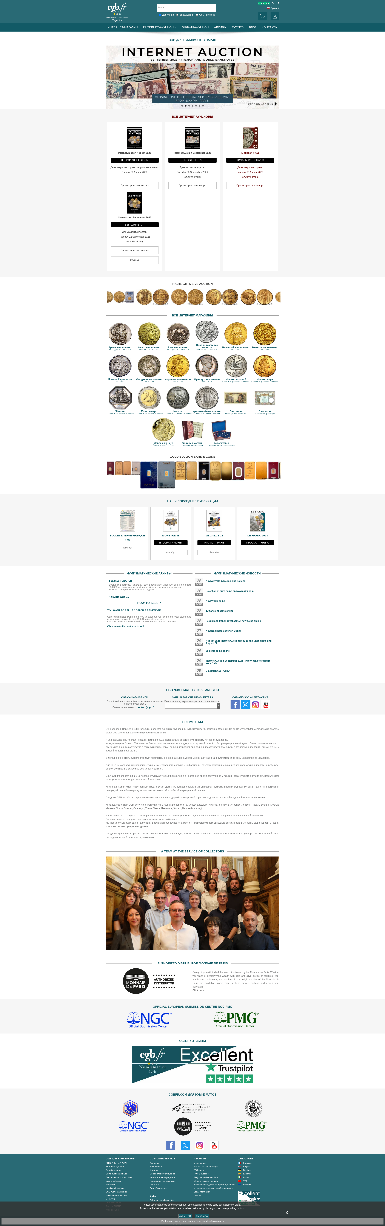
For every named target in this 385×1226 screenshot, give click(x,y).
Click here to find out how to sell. (125, 626)
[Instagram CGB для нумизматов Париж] (199, 1145)
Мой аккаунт (156, 1166)
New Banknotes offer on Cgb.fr (223, 631)
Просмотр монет (170, 542)
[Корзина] (262, 19)
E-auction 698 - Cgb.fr (218, 671)
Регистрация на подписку (162, 1181)
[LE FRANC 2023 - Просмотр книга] (258, 521)
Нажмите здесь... (119, 596)
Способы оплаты (158, 1188)
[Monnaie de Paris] (149, 993)
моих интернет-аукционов (162, 1174)
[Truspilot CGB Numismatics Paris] (264, 4)
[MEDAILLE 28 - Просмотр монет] (214, 521)
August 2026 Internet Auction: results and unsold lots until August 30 (239, 642)
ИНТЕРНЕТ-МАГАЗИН (123, 27)
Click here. (198, 990)
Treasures (110, 1184)
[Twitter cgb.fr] (245, 704)
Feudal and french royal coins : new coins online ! (234, 621)
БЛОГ (252, 27)
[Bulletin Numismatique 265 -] (127, 521)
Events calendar (113, 1181)
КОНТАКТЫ (269, 27)
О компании (200, 1163)
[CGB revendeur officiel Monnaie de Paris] (192, 1127)
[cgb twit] (272, 4)
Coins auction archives (116, 1174)
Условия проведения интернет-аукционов (214, 1184)
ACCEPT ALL (185, 1216)
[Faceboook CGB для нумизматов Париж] (170, 1145)
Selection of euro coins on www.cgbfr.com (230, 591)
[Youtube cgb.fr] (265, 704)
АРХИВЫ (220, 27)
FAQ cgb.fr (199, 1170)
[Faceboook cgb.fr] (235, 704)
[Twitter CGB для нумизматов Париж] (185, 1145)
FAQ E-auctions (201, 1174)
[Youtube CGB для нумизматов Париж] (214, 1145)
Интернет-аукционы (159, 27)
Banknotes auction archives (119, 1177)
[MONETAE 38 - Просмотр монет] (171, 521)
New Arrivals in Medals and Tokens (225, 581)
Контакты (154, 1163)
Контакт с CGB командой (206, 1166)
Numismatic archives (115, 1188)
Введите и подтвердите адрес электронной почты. (192, 701)
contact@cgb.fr (145, 707)
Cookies (197, 1195)
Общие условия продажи (206, 1181)
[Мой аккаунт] (275, 19)
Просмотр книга (257, 542)
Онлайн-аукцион (195, 27)
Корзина (154, 1170)
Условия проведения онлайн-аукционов (213, 1188)
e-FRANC (110, 1199)
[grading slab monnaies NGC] (149, 1020)
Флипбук (127, 547)
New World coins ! (216, 601)
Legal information (202, 1192)
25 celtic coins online (218, 651)
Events (238, 27)
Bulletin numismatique (116, 1195)
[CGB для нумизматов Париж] (117, 21)
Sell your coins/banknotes (162, 1200)
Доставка (154, 1184)
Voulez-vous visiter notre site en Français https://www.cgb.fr (192, 1221)
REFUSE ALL (202, 1216)
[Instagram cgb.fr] (255, 704)
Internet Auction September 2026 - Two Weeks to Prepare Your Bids (238, 662)
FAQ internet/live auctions (206, 1177)
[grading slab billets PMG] (236, 1020)
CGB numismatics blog (116, 1192)
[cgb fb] (277, 4)
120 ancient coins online (219, 611)
